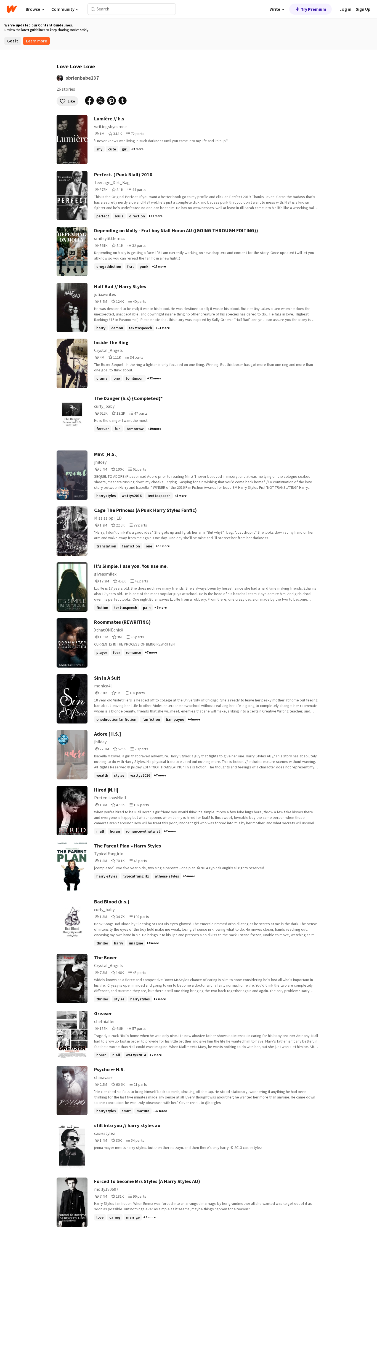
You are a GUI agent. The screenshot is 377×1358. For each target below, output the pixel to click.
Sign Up (363, 9)
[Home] (12, 9)
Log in (345, 9)
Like (71, 101)
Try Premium (313, 9)
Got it (12, 41)
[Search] (92, 9)
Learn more (36, 41)
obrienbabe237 (82, 78)
